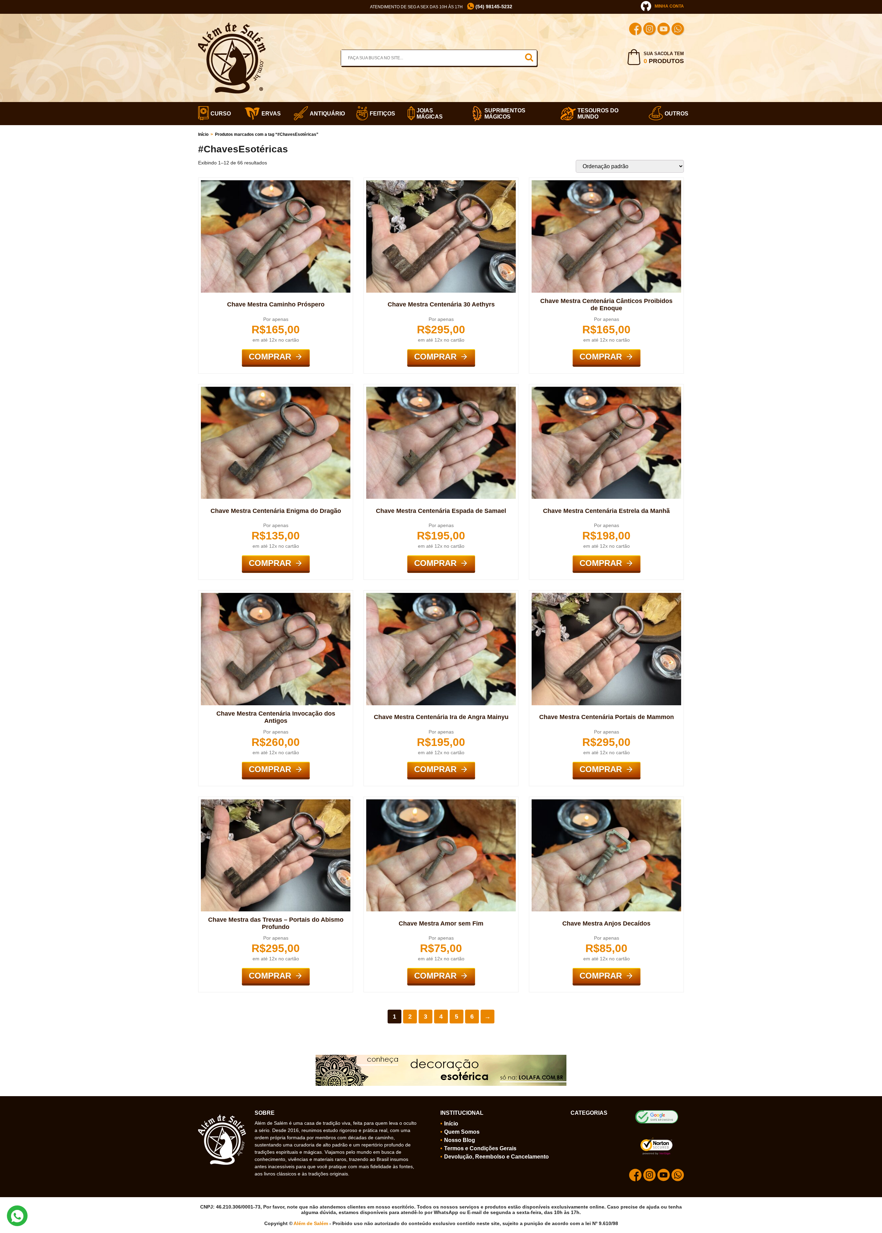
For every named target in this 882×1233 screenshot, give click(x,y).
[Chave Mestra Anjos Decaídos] (606, 802)
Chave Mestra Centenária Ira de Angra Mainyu (441, 717)
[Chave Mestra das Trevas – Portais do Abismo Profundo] (275, 802)
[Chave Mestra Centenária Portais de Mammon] (606, 595)
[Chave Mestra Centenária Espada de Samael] (441, 389)
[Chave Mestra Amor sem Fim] (441, 802)
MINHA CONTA (669, 6)
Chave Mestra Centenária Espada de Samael (441, 510)
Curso (219, 114)
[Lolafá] (441, 1057)
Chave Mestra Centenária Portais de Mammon (606, 717)
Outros (674, 114)
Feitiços (380, 114)
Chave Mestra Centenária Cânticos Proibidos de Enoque (606, 304)
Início (203, 134)
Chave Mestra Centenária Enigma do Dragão (276, 510)
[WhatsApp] (677, 29)
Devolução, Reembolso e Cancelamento (496, 1157)
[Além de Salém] (232, 25)
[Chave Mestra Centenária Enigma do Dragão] (275, 389)
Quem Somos (462, 1132)
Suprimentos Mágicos (504, 114)
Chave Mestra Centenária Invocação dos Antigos (275, 717)
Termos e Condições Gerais (480, 1148)
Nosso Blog (459, 1140)
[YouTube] (663, 29)
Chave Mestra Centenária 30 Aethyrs (441, 304)
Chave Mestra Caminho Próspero (276, 304)
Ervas (269, 114)
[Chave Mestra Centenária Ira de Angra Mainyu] (441, 595)
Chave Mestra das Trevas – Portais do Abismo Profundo (275, 923)
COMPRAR (270, 356)
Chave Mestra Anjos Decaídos (606, 923)
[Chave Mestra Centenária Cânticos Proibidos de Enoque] (606, 183)
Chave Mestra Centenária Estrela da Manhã (606, 510)
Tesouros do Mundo (597, 114)
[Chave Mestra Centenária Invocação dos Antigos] (275, 595)
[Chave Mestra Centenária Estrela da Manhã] (606, 389)
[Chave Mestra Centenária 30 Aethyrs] (441, 183)
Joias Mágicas (430, 114)
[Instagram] (649, 29)
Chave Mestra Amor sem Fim (441, 923)
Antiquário (324, 114)
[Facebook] (635, 29)
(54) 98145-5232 (493, 6)
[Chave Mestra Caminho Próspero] (275, 183)
